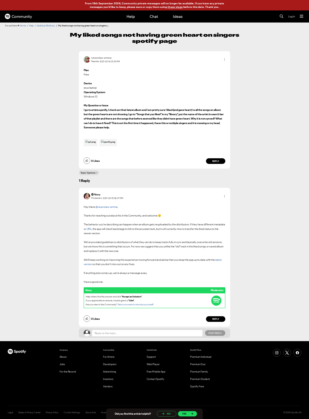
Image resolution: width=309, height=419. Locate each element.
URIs (89, 229)
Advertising (109, 371)
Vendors (108, 386)
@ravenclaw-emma (106, 207)
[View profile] (87, 59)
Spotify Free (197, 386)
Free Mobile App (156, 371)
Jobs (62, 364)
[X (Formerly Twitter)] (287, 353)
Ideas (178, 16)
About (63, 357)
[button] (224, 59)
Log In (291, 16)
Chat (154, 16)
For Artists (109, 357)
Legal (10, 412)
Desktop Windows (46, 25)
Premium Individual (200, 357)
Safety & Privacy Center (29, 412)
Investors (108, 379)
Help (130, 16)
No (169, 413)
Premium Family (199, 371)
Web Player (153, 364)
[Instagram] (277, 353)
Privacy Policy (52, 412)
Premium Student (200, 379)
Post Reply (215, 333)
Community (22, 16)
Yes (184, 413)
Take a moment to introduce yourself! (135, 304)
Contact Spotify (155, 379)
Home (23, 25)
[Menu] (301, 16)
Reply (215, 161)
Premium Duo (198, 364)
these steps (175, 7)
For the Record (68, 371)
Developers (109, 364)
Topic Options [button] (87, 172)
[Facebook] (297, 353)
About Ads (90, 412)
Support (151, 357)
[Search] (281, 16)
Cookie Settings (72, 412)
